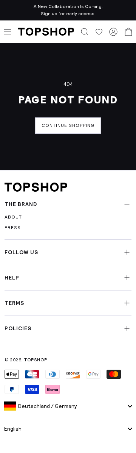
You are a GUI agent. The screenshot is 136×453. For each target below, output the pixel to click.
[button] (84, 31)
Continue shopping (68, 125)
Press (13, 228)
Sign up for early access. (68, 14)
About (13, 217)
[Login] (113, 31)
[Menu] (7, 31)
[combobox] (68, 406)
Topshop (35, 360)
